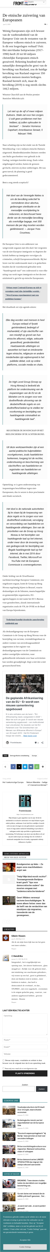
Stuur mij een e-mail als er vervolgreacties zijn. (21, 1068)
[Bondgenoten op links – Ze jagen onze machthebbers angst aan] (9, 867)
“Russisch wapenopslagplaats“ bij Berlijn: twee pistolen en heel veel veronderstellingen (31, 1135)
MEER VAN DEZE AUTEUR (15, 857)
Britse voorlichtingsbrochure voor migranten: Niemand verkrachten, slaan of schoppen (31, 1149)
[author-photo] (25, 807)
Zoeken (25, 1085)
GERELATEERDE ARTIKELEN (16, 854)
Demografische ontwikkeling (19, 756)
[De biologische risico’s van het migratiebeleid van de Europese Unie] (9, 1123)
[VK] (30, 766)
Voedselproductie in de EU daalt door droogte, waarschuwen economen (31, 1109)
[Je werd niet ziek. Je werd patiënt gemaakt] (9, 1209)
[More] (43, 766)
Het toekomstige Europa (13, 782)
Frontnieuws (25, 810)
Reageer (14, 948)
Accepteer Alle (25, 1240)
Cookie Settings (25, 1247)
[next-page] (8, 921)
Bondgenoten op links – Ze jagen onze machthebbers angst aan (30, 867)
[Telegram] (25, 766)
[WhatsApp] (36, 766)
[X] (19, 766)
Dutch (31, 2)
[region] (25, 1232)
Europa (34, 756)
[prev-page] (4, 921)
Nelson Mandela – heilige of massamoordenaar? (37, 783)
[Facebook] (13, 766)
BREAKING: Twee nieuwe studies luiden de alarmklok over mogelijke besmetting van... (31, 1183)
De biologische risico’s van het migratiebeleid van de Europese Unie (30, 1122)
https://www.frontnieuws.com (25, 814)
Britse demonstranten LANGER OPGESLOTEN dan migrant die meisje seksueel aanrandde (30, 1162)
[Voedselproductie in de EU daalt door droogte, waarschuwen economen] (9, 1110)
